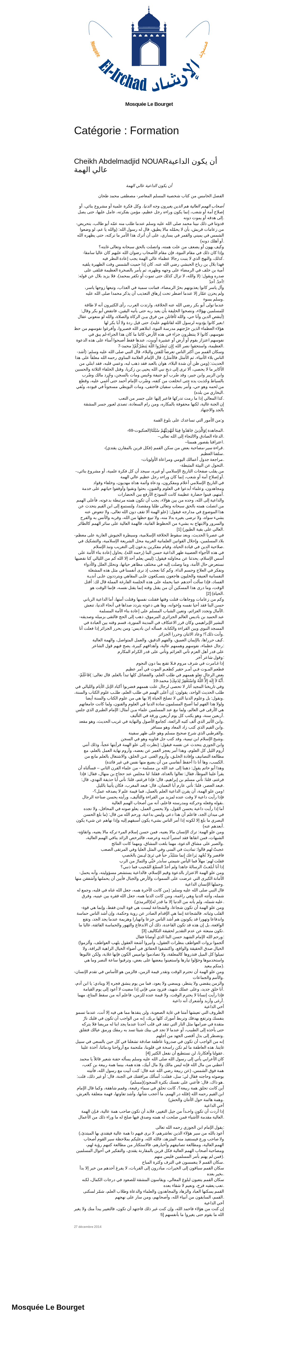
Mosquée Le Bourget (149, 104)
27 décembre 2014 (88, 1227)
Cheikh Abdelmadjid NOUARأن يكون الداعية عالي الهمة (145, 165)
